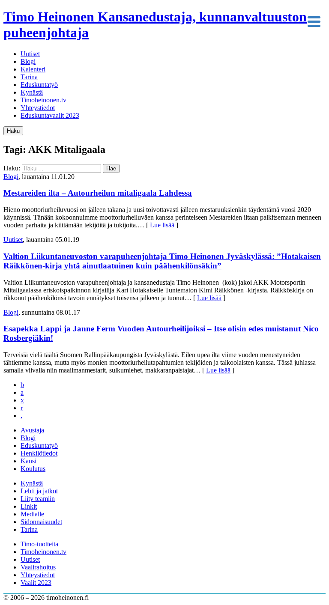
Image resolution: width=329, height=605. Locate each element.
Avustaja (32, 430)
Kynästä (32, 92)
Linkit (29, 506)
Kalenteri (33, 69)
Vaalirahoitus (38, 567)
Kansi (28, 461)
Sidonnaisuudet (41, 521)
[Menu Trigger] (314, 21)
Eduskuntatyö (39, 84)
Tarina (29, 76)
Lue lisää (162, 225)
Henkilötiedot (39, 453)
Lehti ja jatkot (39, 491)
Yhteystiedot (38, 107)
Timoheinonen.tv (43, 100)
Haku (13, 131)
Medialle (32, 514)
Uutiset (30, 53)
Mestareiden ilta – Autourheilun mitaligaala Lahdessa (97, 192)
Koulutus (33, 468)
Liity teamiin (38, 498)
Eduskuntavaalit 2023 (50, 115)
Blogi (28, 61)
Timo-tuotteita (39, 544)
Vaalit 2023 (36, 582)
